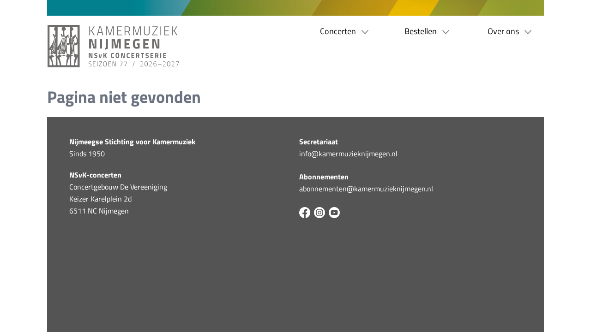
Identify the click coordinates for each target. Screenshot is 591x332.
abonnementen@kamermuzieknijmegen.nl (366, 188)
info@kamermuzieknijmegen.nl (348, 153)
